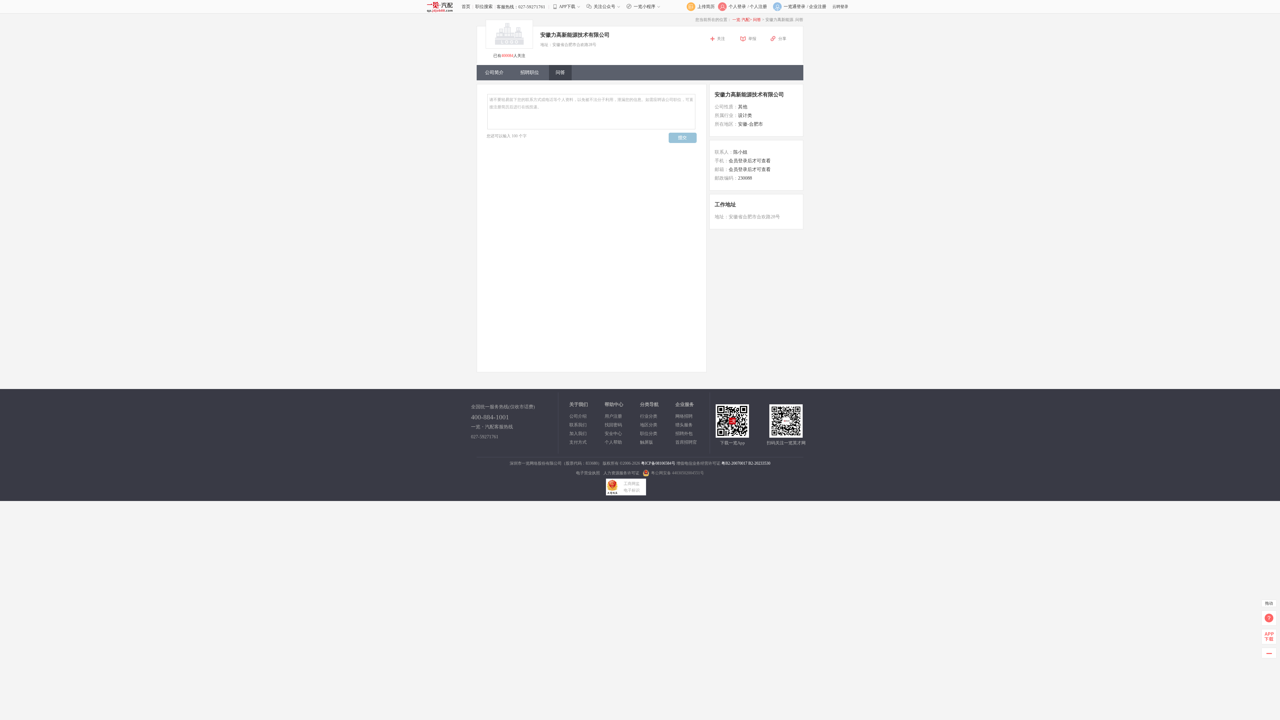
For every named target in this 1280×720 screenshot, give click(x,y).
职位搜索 (484, 6)
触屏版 (646, 442)
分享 (782, 38)
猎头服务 (684, 424)
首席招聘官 (686, 442)
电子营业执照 (588, 473)
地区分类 (648, 424)
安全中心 (613, 433)
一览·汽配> (742, 19)
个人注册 (758, 6)
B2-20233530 (759, 463)
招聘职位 (529, 72)
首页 (466, 6)
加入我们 (578, 433)
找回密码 (613, 424)
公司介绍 (578, 416)
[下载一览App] (732, 434)
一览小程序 (644, 6)
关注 (721, 38)
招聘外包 (684, 433)
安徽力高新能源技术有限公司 (749, 94)
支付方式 (578, 442)
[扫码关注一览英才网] (786, 434)
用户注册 (613, 416)
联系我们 (578, 424)
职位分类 (648, 433)
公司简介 (494, 72)
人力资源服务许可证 (621, 473)
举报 (752, 38)
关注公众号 (604, 6)
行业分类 (648, 416)
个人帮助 (613, 442)
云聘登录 (840, 6)
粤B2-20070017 (734, 463)
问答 (757, 19)
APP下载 (567, 6)
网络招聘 (684, 416)
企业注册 (817, 6)
